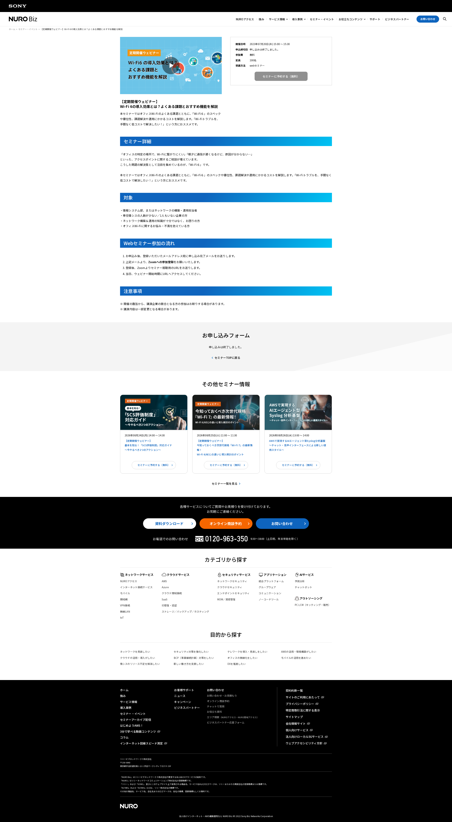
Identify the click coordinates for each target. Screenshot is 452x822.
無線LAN (125, 611)
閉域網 (123, 599)
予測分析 (300, 581)
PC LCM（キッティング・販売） (313, 605)
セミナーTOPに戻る (227, 357)
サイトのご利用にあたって (303, 697)
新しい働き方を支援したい (189, 664)
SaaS (165, 599)
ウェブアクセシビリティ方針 (304, 743)
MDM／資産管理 (226, 599)
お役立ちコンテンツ (350, 19)
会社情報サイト (296, 723)
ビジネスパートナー (397, 19)
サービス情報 (277, 19)
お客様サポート (184, 690)
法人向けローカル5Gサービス (304, 736)
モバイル (125, 593)
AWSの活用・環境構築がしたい (298, 651)
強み (261, 19)
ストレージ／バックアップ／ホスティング (185, 611)
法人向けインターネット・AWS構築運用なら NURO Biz (206, 816)
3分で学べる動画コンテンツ (138, 731)
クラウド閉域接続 (172, 593)
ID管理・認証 (169, 605)
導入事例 (297, 19)
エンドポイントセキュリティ (233, 593)
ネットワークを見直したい (135, 651)
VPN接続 (125, 605)
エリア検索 (233, 717)
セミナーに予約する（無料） (154, 465)
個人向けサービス (297, 730)
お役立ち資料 (214, 711)
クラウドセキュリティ (229, 587)
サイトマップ (294, 717)
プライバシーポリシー (300, 704)
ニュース (179, 696)
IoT (122, 617)
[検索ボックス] (445, 19)
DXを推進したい (236, 664)
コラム (124, 737)
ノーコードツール (269, 599)
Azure (165, 587)
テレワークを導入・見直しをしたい (247, 651)
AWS (164, 581)
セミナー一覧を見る (224, 483)
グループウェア (267, 587)
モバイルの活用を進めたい (296, 658)
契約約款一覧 (294, 690)
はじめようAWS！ (131, 725)
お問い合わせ (282, 523)
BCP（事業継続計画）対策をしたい (194, 658)
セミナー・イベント (322, 19)
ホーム (12, 29)
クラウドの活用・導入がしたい (137, 658)
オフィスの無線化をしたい (242, 658)
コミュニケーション (270, 593)
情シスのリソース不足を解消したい (140, 664)
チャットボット (303, 587)
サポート (375, 19)
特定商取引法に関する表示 (303, 710)
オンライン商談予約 (226, 523)
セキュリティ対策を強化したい (191, 651)
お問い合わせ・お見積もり (222, 695)
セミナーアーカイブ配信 (135, 719)
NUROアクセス (245, 19)
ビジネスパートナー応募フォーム (225, 722)
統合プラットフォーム (271, 581)
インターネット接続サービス (136, 587)
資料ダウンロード (169, 523)
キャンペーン (182, 702)
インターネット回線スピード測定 (141, 743)
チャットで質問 (215, 706)
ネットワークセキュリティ (232, 581)
